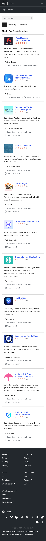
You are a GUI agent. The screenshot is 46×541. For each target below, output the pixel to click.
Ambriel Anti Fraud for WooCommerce (24, 375)
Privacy (5, 466)
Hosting (5, 462)
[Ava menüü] (42, 3)
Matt (5, 495)
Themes (27, 458)
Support (5, 476)
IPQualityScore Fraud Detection (22, 39)
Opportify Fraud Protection (27, 257)
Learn (4, 472)
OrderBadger (21, 183)
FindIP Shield (20, 298)
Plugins (27, 462)
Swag (27, 484)
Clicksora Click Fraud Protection (22, 413)
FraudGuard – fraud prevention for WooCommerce (24, 76)
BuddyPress (8, 502)
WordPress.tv (8, 484)
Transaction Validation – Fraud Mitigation (25, 108)
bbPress (6, 498)
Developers (6, 480)
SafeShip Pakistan (23, 145)
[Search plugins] (31, 18)
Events (27, 476)
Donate (28, 480)
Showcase (28, 454)
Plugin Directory (7, 10)
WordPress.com (9, 491)
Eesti (9, 512)
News (4, 458)
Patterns (27, 466)
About (4, 454)
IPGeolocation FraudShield (27, 222)
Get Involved (29, 472)
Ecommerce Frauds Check (27, 336)
